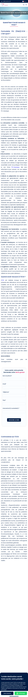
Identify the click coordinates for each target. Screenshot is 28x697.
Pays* (4, 400)
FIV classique (15, 167)
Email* (4, 384)
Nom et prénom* (7, 376)
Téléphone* (6, 392)
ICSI (3, 280)
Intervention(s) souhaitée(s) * (11, 408)
